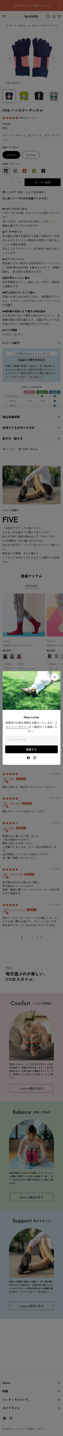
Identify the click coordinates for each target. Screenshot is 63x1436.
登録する (31, 749)
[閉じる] (54, 677)
